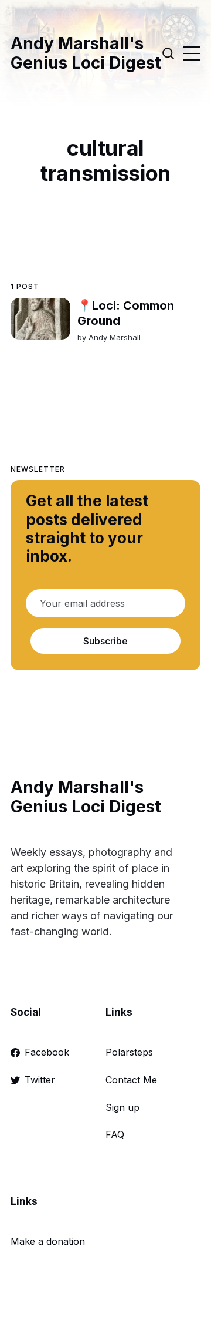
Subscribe (105, 641)
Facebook (47, 1052)
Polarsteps (129, 1052)
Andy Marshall (115, 337)
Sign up (122, 1107)
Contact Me (131, 1080)
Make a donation (48, 1241)
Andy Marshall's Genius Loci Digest (86, 53)
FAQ (115, 1134)
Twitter (40, 1080)
